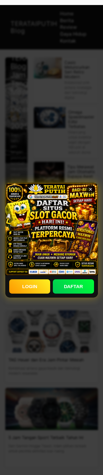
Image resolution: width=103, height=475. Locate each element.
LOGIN (29, 286)
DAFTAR (73, 286)
